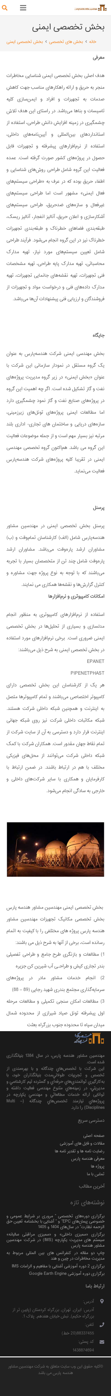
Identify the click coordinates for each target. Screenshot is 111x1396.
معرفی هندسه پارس (88, 1158)
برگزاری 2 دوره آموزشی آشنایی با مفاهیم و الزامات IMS (58, 1266)
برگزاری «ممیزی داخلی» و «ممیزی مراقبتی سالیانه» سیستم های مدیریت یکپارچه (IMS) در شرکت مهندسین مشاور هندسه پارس (55, 1240)
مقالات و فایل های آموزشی (82, 1143)
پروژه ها (98, 1166)
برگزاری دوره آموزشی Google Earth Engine (67, 1273)
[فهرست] (23, 7)
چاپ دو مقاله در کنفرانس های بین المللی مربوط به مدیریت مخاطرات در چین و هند (55, 1255)
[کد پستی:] (99, 1342)
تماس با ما (96, 1174)
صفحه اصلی (94, 1135)
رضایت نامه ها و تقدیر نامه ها (80, 1151)
